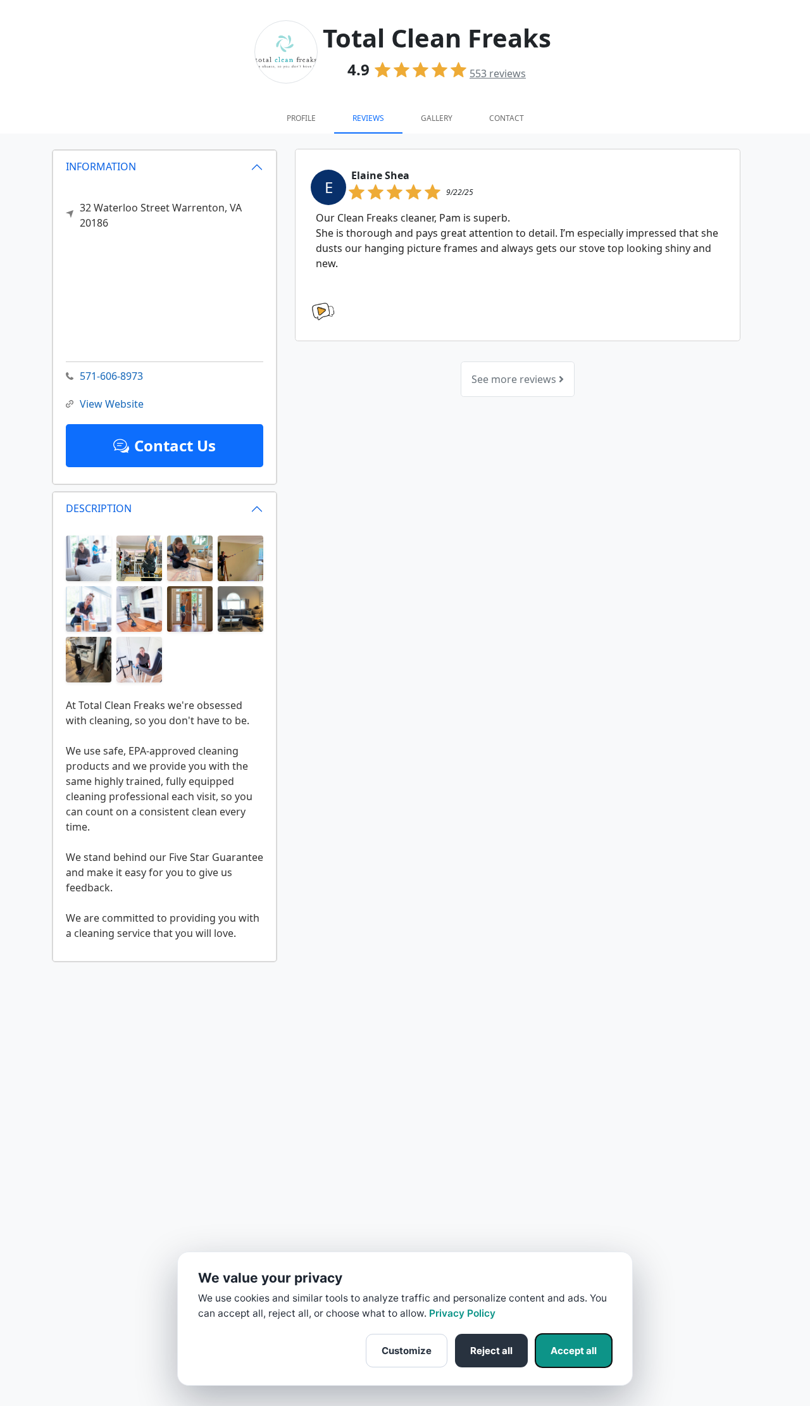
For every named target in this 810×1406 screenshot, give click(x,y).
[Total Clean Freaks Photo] (88, 557)
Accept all (574, 1351)
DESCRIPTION (99, 508)
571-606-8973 (111, 376)
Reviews (368, 118)
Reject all (491, 1351)
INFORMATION (101, 166)
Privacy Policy (462, 1313)
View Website (112, 404)
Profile (301, 118)
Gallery (436, 118)
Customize (407, 1351)
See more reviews (515, 379)
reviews (498, 73)
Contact (506, 118)
